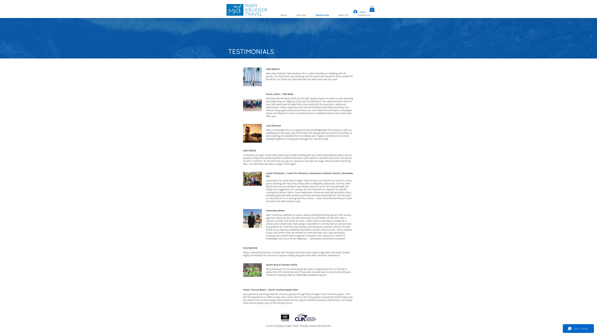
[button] (372, 9)
